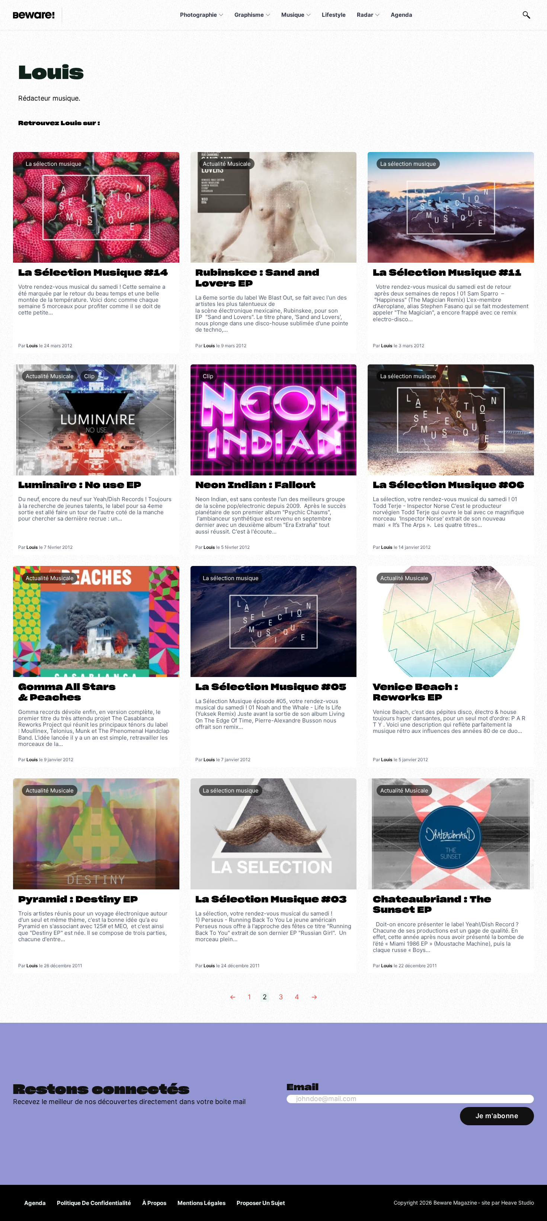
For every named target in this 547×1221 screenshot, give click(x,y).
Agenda (401, 14)
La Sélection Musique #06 (448, 485)
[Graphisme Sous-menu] (268, 15)
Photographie (198, 14)
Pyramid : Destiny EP (78, 899)
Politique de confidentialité (94, 1203)
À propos (154, 1203)
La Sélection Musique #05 (270, 687)
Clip (89, 376)
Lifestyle (334, 14)
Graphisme (249, 14)
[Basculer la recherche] (526, 14)
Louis (32, 345)
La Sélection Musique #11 (447, 273)
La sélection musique (53, 163)
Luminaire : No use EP (79, 485)
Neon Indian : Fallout (255, 485)
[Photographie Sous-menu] (221, 15)
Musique (292, 14)
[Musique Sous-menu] (308, 15)
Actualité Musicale (227, 163)
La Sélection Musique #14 (93, 273)
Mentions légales (201, 1203)
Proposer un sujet (261, 1203)
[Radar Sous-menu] (377, 15)
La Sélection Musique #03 (270, 899)
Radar (365, 14)
